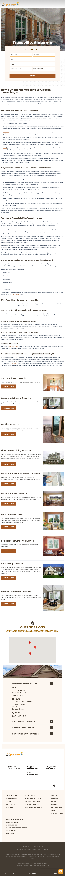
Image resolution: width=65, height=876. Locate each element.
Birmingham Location (24, 683)
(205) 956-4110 (19, 715)
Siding (53, 810)
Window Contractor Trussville (16, 591)
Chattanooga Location (25, 733)
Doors (53, 801)
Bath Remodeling (57, 813)
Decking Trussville (10, 424)
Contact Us (12, 873)
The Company (11, 796)
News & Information (14, 819)
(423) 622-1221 (51, 768)
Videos (8, 801)
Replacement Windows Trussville (17, 540)
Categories (10, 834)
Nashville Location (23, 727)
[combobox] (44, 69)
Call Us (34, 873)
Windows (54, 798)
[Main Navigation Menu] (62, 4)
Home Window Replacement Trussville (20, 473)
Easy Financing (11, 798)
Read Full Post (9, 386)
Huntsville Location (23, 721)
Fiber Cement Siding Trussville (16, 450)
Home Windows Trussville (14, 493)
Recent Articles (12, 825)
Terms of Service (38, 846)
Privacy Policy (26, 846)
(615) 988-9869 (33, 774)
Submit (32, 76)
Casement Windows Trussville (16, 398)
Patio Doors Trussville (12, 514)
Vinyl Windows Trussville (13, 378)
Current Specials (12, 822)
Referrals (9, 807)
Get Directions (17, 695)
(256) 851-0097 (32, 768)
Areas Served (11, 831)
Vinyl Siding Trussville (12, 563)
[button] (30, 653)
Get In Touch (29, 796)
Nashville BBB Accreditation (16, 828)
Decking (54, 804)
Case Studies (10, 804)
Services (54, 796)
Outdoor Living (56, 807)
